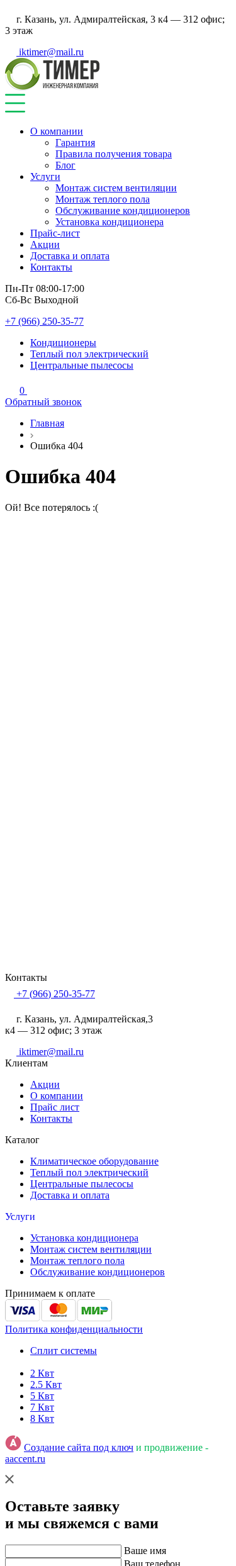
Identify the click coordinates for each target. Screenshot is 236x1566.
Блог (65, 165)
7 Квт (42, 1407)
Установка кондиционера (109, 221)
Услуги (45, 176)
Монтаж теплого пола (102, 199)
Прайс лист (54, 1107)
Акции (45, 244)
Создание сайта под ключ (78, 1447)
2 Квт (42, 1373)
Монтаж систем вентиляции (116, 187)
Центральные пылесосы (81, 365)
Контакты (51, 267)
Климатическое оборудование (94, 1161)
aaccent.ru (25, 1458)
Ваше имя (145, 1550)
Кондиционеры (63, 342)
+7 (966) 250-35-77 (44, 321)
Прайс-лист (55, 233)
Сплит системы (63, 1350)
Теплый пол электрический (89, 354)
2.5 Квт (46, 1384)
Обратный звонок (43, 401)
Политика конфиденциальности (74, 1329)
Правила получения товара (113, 153)
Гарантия (75, 142)
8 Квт (42, 1418)
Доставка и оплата (70, 255)
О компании (56, 131)
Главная (47, 423)
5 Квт (42, 1395)
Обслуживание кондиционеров (122, 210)
